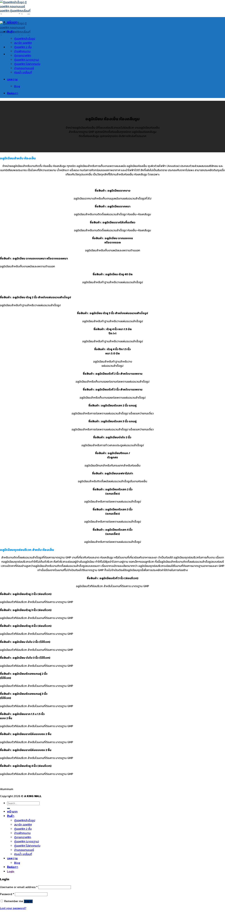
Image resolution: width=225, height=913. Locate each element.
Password (7, 894)
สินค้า (10, 31)
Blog (17, 86)
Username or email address (19, 887)
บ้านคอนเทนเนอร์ (24, 68)
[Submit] (8, 808)
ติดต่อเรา (12, 93)
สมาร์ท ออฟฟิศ (23, 43)
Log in (28, 901)
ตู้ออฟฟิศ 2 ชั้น (23, 47)
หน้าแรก (12, 22)
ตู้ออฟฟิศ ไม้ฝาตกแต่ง (27, 64)
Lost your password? (13, 908)
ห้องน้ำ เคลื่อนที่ (23, 72)
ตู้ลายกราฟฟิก (22, 55)
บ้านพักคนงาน (22, 51)
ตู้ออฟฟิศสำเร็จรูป (24, 38)
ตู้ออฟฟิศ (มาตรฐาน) (26, 60)
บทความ (12, 79)
